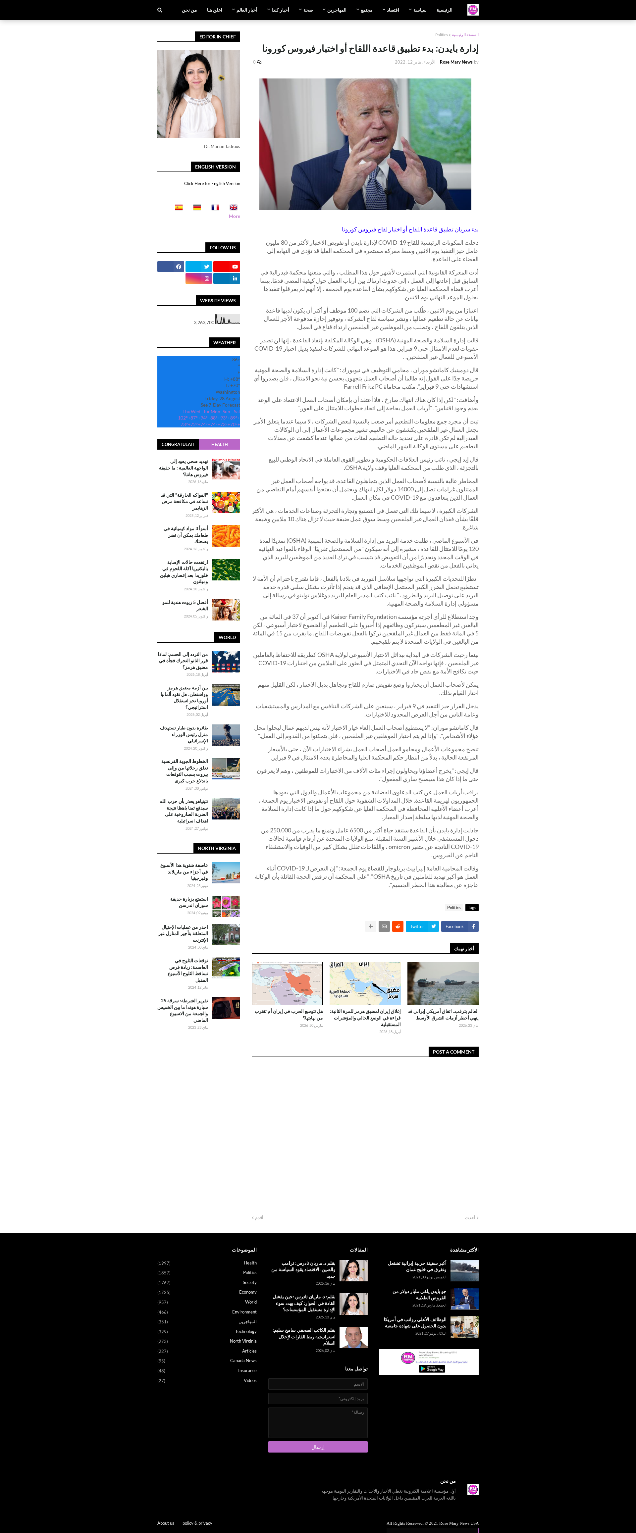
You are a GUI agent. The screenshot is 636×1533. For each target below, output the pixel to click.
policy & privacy (197, 1523)
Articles (207, 1351)
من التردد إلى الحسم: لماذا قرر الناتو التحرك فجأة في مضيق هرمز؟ (183, 660)
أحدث (470, 1217)
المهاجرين (207, 1321)
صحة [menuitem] (308, 10)
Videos (207, 1380)
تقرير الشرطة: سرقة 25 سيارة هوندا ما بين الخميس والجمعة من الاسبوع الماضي (182, 1010)
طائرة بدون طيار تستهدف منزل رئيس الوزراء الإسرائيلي (184, 734)
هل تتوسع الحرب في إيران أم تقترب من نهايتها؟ (289, 1014)
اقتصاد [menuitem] (393, 10)
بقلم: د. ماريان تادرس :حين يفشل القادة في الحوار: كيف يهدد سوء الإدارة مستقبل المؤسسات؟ (304, 1303)
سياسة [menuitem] (420, 10)
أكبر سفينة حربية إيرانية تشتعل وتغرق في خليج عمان (417, 1266)
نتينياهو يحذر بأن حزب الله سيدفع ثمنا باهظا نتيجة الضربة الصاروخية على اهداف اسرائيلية (184, 810)
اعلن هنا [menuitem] (214, 10)
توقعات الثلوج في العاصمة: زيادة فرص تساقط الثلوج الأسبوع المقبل (188, 970)
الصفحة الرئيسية (465, 34)
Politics (441, 34)
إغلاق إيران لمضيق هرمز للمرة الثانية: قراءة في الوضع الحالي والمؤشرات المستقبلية (365, 1017)
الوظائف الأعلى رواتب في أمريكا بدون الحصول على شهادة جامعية (415, 1322)
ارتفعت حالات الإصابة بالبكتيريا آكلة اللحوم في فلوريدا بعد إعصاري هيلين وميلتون (184, 571)
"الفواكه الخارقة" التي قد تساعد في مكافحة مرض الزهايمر (184, 501)
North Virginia (207, 1341)
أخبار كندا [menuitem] (280, 10)
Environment (207, 1312)
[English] (231, 209)
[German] (195, 209)
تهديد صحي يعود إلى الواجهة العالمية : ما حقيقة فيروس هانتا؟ (183, 467)
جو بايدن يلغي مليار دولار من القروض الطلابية (420, 1294)
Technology (207, 1331)
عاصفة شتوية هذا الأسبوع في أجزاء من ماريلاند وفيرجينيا (184, 871)
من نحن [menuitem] (189, 10)
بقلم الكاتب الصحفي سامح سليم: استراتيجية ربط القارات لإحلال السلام (304, 1336)
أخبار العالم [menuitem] (247, 10)
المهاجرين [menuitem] (336, 10)
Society (207, 1282)
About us (165, 1523)
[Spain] (177, 209)
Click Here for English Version (212, 183)
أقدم (259, 1217)
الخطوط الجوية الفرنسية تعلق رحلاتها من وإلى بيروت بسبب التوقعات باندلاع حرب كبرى (184, 770)
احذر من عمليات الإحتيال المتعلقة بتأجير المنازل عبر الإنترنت (183, 933)
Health (219, 444)
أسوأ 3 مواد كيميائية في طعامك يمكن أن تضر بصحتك (186, 534)
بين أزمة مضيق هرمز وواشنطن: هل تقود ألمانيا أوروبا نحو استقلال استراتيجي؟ (184, 697)
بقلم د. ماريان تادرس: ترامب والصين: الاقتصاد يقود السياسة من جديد (303, 1269)
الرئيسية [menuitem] (444, 10)
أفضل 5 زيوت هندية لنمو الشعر (185, 605)
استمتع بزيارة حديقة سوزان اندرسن (189, 902)
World (207, 1302)
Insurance (207, 1370)
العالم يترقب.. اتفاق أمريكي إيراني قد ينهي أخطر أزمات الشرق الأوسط (443, 1014)
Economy (207, 1292)
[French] (213, 209)
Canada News (207, 1360)
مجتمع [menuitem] (367, 10)
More (234, 216)
